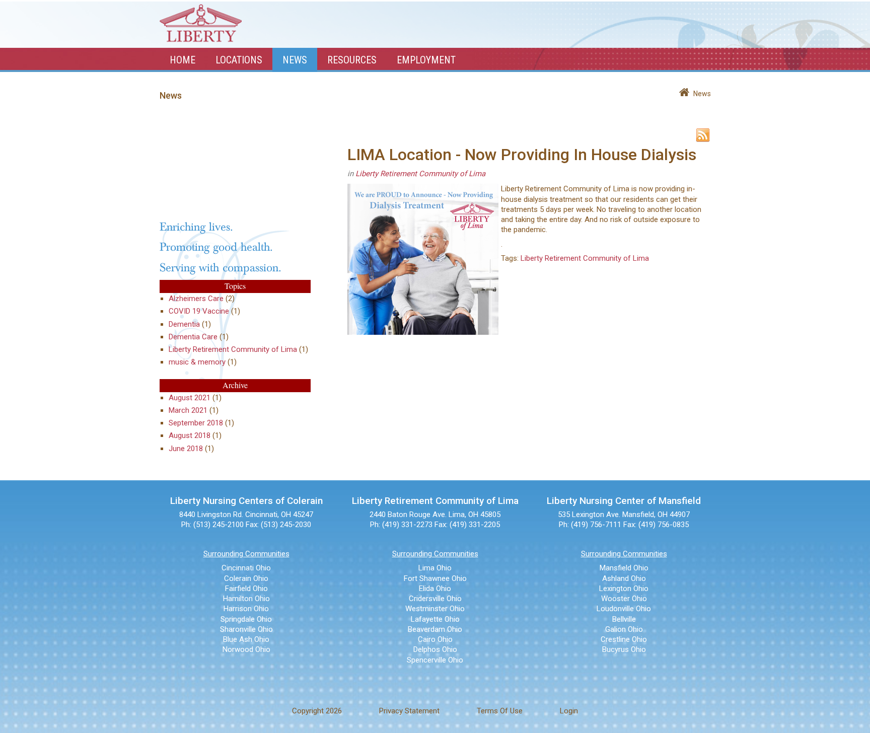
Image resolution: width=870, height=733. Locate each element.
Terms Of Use (500, 710)
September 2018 (196, 422)
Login (569, 710)
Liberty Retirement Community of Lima (233, 349)
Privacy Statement (409, 710)
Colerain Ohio (246, 578)
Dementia (184, 324)
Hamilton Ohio (246, 598)
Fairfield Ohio (246, 588)
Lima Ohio (435, 567)
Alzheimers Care (196, 298)
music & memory (197, 361)
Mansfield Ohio (624, 567)
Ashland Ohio (624, 578)
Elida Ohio (435, 588)
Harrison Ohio (246, 608)
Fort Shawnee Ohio (435, 578)
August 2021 (189, 397)
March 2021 (188, 410)
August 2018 (189, 435)
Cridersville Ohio (435, 598)
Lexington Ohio (623, 588)
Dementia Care (193, 336)
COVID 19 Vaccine (199, 311)
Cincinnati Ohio (246, 567)
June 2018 (186, 448)
